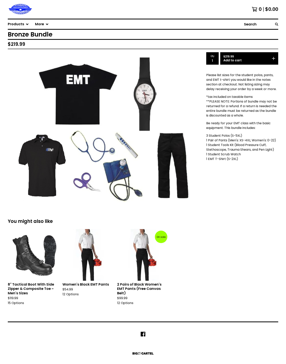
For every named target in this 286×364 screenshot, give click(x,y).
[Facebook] (143, 334)
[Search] (277, 24)
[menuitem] (18, 24)
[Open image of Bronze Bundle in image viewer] (104, 128)
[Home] (20, 9)
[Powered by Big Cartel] (143, 353)
